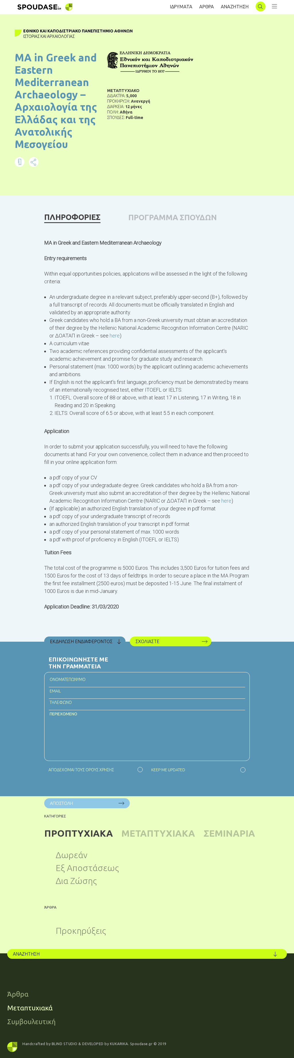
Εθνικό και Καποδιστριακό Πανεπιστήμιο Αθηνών (78, 31)
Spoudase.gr (141, 1044)
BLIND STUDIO (65, 1044)
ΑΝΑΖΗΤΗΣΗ (235, 6)
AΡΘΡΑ (206, 6)
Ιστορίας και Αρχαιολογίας (49, 36)
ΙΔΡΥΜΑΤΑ (181, 6)
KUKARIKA (119, 1044)
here (115, 336)
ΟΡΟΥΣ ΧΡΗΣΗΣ (100, 770)
